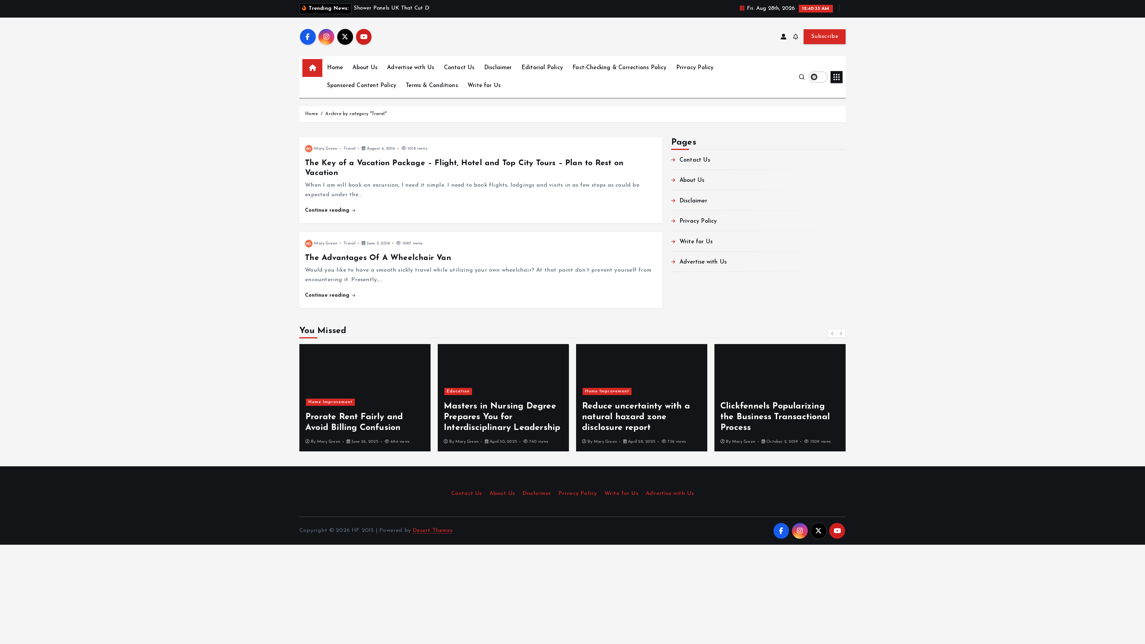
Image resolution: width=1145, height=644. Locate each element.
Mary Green (325, 148)
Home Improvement (330, 402)
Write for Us (484, 86)
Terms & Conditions (432, 86)
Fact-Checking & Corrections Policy (619, 68)
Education (458, 391)
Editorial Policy (542, 68)
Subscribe (824, 36)
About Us (364, 68)
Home (335, 68)
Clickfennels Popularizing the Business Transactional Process (775, 417)
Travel (349, 148)
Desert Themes (433, 530)
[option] (365, 397)
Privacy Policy (695, 68)
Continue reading (328, 210)
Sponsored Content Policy (361, 86)
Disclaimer (498, 68)
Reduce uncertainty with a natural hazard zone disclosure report (636, 417)
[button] (832, 333)
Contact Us (459, 68)
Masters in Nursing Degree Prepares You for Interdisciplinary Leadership (502, 417)
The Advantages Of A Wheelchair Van (378, 258)
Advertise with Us (410, 68)
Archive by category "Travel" (355, 114)
